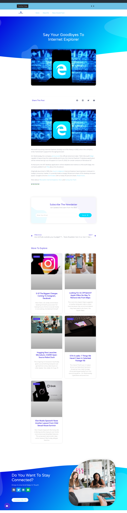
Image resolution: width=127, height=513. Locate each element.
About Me (46, 13)
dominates (51, 175)
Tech (60, 180)
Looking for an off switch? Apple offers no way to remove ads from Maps (80, 295)
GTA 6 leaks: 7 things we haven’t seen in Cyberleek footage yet (80, 358)
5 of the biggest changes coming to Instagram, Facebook (46, 6)
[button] (7, 506)
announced (56, 156)
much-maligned (58, 171)
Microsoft (42, 180)
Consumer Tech (70, 180)
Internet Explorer (52, 180)
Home (37, 13)
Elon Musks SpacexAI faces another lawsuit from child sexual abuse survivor (46, 423)
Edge (92, 156)
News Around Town (58, 13)
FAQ (47, 167)
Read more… (81, 175)
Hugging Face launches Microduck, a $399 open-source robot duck (46, 355)
